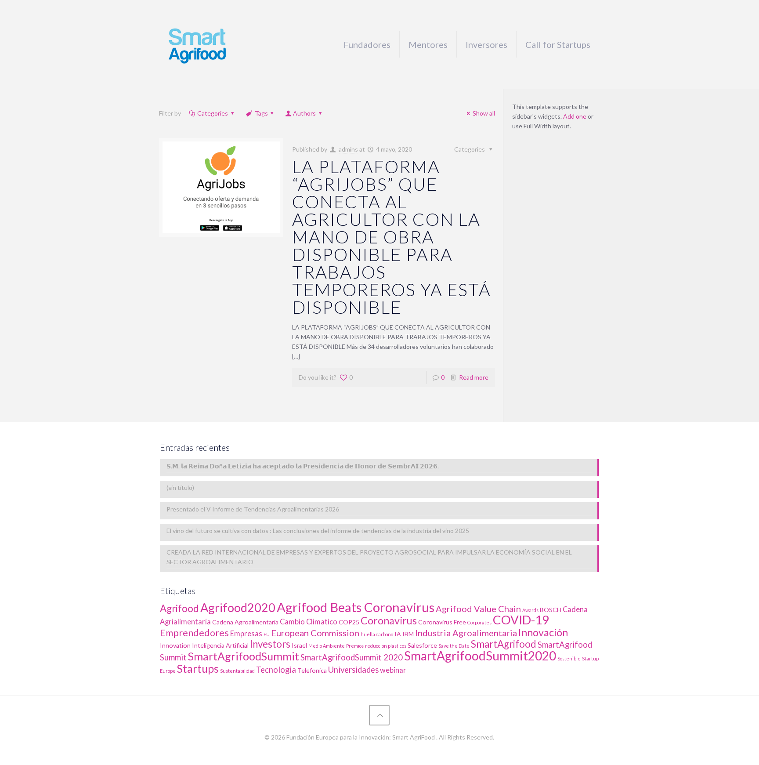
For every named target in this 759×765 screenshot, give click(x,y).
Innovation (175, 645)
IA (397, 634)
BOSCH (550, 609)
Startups (198, 668)
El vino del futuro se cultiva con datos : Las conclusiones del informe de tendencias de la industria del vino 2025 (317, 530)
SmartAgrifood (503, 644)
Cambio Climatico (308, 621)
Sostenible (569, 658)
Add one (574, 116)
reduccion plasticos (385, 646)
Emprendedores (194, 632)
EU (267, 634)
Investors (270, 644)
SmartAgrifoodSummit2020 (480, 655)
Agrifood (179, 608)
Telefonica (312, 670)
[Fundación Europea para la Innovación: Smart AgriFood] (197, 44)
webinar (393, 670)
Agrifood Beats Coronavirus (355, 607)
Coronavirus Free (442, 622)
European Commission (315, 632)
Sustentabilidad (237, 671)
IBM (408, 634)
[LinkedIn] (379, 751)
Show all (484, 113)
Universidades (353, 669)
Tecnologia (276, 669)
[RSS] (391, 751)
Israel (299, 645)
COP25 (349, 622)
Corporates (479, 622)
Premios (355, 646)
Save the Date (454, 646)
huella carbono (377, 634)
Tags (261, 113)
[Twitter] (367, 751)
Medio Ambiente (326, 646)
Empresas (246, 633)
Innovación (543, 632)
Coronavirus (389, 620)
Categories (212, 113)
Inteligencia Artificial (220, 645)
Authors (304, 113)
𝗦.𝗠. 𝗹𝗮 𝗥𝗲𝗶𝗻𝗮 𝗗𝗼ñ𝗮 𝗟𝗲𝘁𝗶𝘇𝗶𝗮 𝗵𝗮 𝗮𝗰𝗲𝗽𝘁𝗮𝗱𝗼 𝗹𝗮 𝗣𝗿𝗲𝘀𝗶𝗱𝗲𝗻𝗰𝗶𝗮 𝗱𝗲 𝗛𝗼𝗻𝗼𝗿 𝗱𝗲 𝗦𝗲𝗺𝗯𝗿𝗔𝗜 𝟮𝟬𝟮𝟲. (302, 466)
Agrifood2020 (237, 607)
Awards (530, 610)
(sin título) (180, 487)
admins (348, 149)
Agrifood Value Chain (478, 608)
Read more (473, 377)
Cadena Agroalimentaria (245, 622)
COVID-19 (521, 620)
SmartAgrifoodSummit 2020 (351, 657)
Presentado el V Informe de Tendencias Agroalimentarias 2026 (252, 509)
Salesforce (422, 645)
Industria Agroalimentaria (466, 632)
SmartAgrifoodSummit (243, 656)
